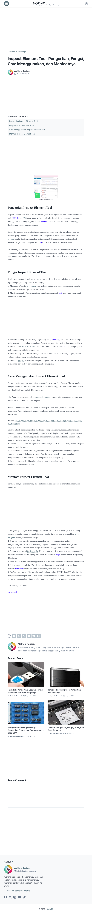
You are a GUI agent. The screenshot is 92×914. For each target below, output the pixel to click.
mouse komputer (43, 397)
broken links (32, 551)
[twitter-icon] (10, 897)
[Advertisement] (46, 29)
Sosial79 (39, 2)
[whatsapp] (24, 636)
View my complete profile (18, 890)
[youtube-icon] (19, 897)
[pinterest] (34, 636)
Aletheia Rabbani (22, 868)
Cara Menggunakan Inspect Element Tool (27, 129)
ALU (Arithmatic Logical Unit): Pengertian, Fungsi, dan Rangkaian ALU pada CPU (26, 730)
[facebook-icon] (5, 897)
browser (11, 239)
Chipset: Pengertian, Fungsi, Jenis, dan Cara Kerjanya (66, 728)
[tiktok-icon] (24, 897)
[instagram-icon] (14, 897)
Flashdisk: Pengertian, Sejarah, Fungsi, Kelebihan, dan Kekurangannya (25, 691)
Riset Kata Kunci (27, 346)
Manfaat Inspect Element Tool (22, 134)
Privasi (21, 360)
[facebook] (14, 636)
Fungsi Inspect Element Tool (21, 125)
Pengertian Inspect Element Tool (23, 121)
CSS (25, 218)
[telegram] (29, 636)
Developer (31, 286)
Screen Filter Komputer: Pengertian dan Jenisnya (64, 691)
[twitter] (19, 636)
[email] (38, 636)
